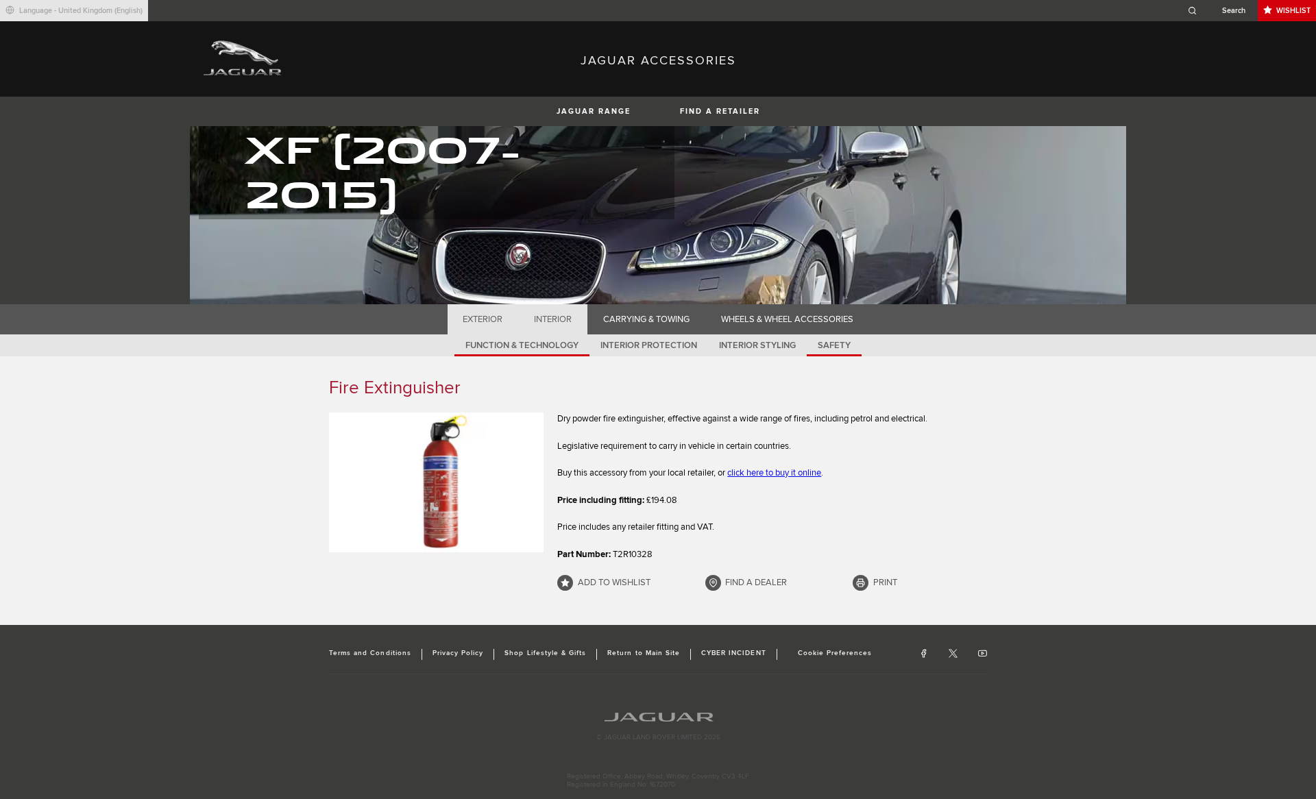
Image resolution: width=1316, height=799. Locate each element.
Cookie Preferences (835, 653)
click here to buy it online (774, 472)
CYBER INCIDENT (733, 653)
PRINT (885, 582)
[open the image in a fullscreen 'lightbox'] (436, 482)
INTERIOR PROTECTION (648, 345)
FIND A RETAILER (720, 111)
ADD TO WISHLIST (614, 582)
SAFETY (834, 345)
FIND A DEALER (756, 582)
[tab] (483, 319)
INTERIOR (553, 319)
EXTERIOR (482, 319)
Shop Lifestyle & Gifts (545, 653)
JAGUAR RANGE (594, 111)
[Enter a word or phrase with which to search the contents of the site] (1221, 10)
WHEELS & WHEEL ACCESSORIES (787, 319)
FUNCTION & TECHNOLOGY (521, 345)
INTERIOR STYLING (757, 345)
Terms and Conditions (370, 653)
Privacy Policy (458, 653)
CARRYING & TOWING (646, 319)
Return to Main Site (643, 653)
